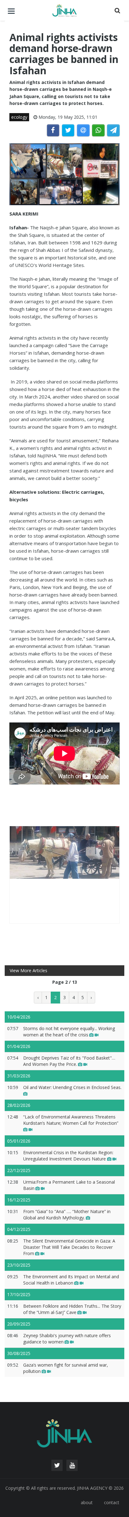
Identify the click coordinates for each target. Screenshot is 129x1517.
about (87, 1502)
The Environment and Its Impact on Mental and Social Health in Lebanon (71, 1280)
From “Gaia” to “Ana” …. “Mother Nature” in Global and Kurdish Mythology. (67, 1214)
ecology (19, 117)
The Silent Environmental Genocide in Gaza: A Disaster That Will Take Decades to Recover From (69, 1247)
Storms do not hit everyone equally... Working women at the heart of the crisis (69, 1031)
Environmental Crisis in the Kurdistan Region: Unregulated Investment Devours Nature (68, 1155)
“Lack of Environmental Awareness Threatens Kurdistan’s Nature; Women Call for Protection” (70, 1120)
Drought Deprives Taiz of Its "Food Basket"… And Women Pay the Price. (69, 1061)
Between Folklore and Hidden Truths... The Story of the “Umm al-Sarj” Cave (72, 1309)
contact (111, 1502)
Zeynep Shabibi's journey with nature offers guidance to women (67, 1338)
